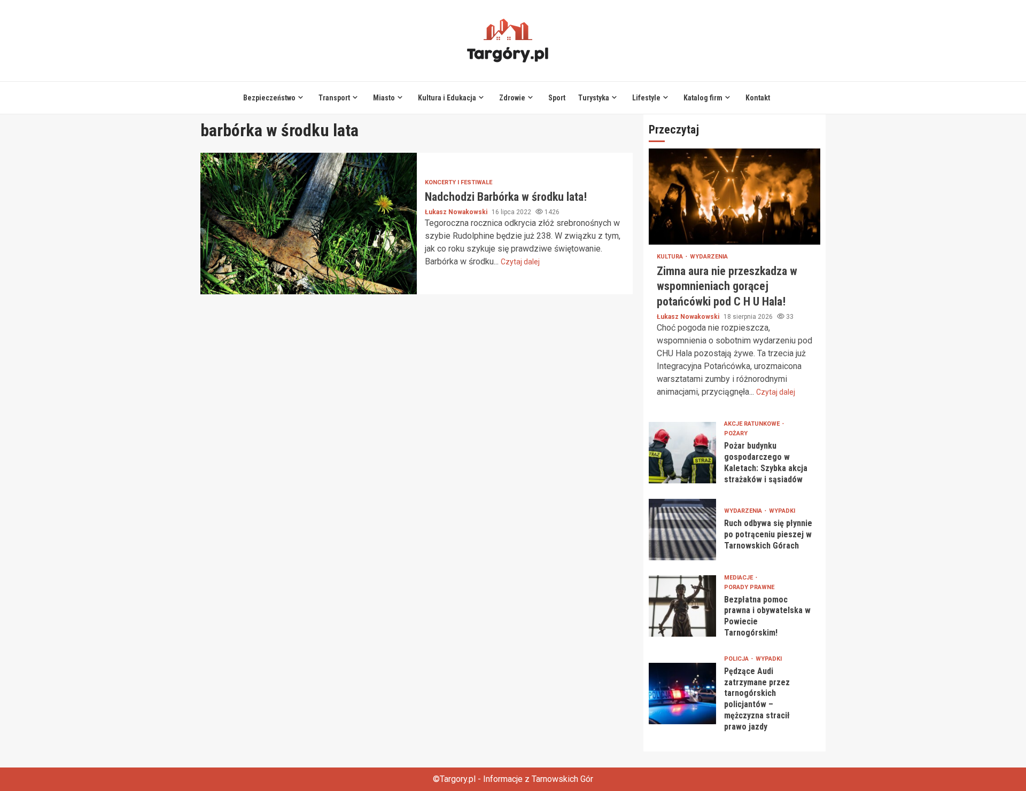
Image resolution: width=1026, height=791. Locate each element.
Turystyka (593, 97)
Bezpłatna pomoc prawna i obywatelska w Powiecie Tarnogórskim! (682, 606)
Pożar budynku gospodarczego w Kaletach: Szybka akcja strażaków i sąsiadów (682, 452)
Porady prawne (749, 587)
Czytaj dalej (520, 261)
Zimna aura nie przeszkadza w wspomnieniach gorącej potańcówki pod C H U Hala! (734, 196)
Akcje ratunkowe (752, 424)
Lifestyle (646, 97)
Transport (334, 97)
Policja (737, 659)
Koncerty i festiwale (458, 182)
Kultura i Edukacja (447, 97)
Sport (556, 97)
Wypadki (782, 511)
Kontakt (757, 97)
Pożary (736, 433)
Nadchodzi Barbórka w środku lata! (308, 223)
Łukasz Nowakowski (457, 212)
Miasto (384, 97)
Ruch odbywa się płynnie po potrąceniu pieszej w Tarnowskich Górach (682, 529)
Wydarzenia (709, 257)
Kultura (671, 257)
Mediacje (739, 578)
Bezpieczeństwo (269, 97)
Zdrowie (512, 97)
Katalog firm (702, 97)
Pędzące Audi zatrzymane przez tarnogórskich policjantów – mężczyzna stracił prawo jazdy (682, 693)
